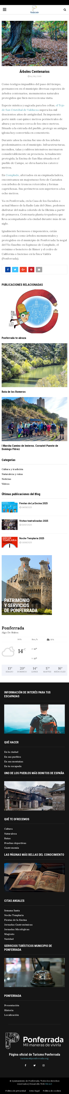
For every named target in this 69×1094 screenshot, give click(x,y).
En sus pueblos (12, 756)
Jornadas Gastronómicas (18, 924)
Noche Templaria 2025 (31, 538)
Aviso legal (34, 1090)
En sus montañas (13, 761)
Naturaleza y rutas (12, 474)
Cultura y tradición (12, 469)
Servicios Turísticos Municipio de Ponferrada (28, 947)
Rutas (7, 838)
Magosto (9, 934)
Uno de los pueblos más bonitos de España (34, 773)
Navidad (9, 938)
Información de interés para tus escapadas (27, 694)
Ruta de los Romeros (14, 391)
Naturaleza (10, 833)
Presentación (11, 1005)
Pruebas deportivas (15, 843)
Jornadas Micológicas (16, 929)
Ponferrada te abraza (14, 338)
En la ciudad (11, 751)
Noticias (6, 478)
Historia (8, 1010)
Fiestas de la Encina (15, 919)
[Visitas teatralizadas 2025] (10, 524)
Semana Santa (12, 910)
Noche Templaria (14, 915)
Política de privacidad (15, 1090)
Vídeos (5, 483)
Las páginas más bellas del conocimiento (34, 854)
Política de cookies (52, 1090)
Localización (11, 1014)
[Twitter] (34, 1065)
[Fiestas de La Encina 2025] (10, 507)
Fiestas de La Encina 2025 (33, 503)
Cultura (8, 828)
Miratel (48, 1084)
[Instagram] (43, 1065)
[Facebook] (25, 1065)
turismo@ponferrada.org (34, 1058)
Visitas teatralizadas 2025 (33, 521)
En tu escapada (12, 766)
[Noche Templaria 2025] (10, 542)
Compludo (12, 175)
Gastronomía (11, 847)
